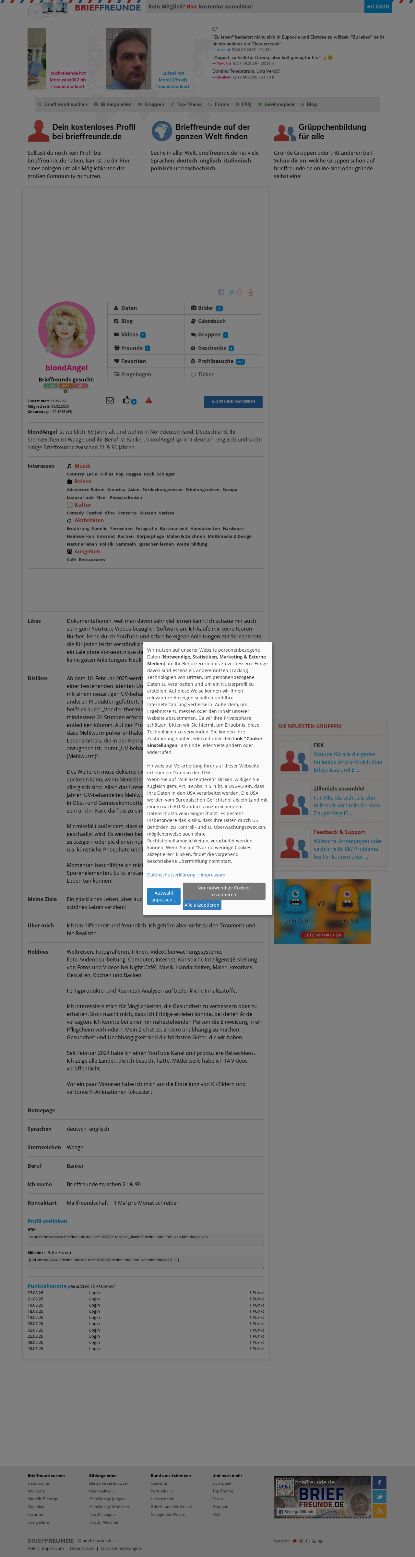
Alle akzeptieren (201, 905)
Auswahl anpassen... (163, 896)
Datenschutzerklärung (171, 875)
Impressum (213, 875)
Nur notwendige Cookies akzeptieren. (224, 891)
